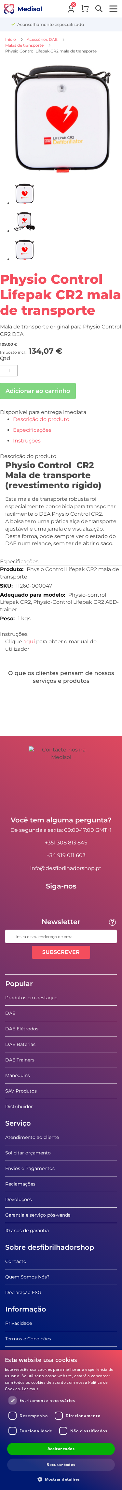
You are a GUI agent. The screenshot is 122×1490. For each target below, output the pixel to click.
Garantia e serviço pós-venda (38, 1215)
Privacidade (18, 1323)
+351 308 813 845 (66, 843)
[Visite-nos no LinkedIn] (61, 901)
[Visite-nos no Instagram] (80, 901)
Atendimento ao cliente (32, 1137)
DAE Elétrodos (21, 1029)
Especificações (32, 430)
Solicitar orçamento (28, 1153)
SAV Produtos (21, 1091)
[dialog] (61, 1420)
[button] (61, 1479)
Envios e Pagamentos (30, 1168)
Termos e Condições (28, 1339)
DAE (10, 1013)
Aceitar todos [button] (61, 1448)
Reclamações (20, 1184)
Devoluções (18, 1199)
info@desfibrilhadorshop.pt (66, 868)
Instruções (27, 441)
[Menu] (113, 9)
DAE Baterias (20, 1044)
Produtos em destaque (31, 998)
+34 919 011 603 (66, 855)
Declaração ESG (23, 1292)
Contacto (15, 1261)
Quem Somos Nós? (27, 1277)
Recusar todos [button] (61, 1464)
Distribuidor (19, 1106)
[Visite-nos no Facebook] (42, 901)
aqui (29, 641)
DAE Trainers (19, 1060)
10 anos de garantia (27, 1230)
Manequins (17, 1075)
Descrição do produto (41, 419)
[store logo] (23, 9)
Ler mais (30, 1389)
